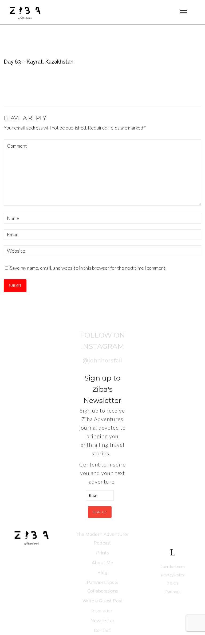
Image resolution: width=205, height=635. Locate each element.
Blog (102, 572)
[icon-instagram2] (146, 12)
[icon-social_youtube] (155, 12)
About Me (102, 562)
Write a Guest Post (102, 600)
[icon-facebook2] (164, 536)
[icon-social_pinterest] (164, 12)
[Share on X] (9, 319)
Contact (102, 630)
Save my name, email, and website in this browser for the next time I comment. (88, 268)
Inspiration (102, 610)
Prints (102, 552)
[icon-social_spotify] (173, 12)
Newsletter (102, 620)
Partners (172, 591)
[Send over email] (9, 343)
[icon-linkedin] (173, 552)
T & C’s (172, 583)
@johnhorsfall (102, 360)
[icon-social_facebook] (137, 12)
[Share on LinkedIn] (9, 331)
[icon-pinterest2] (191, 536)
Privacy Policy (173, 575)
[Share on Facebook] (9, 292)
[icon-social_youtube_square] (178, 536)
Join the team (173, 567)
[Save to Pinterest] (9, 304)
